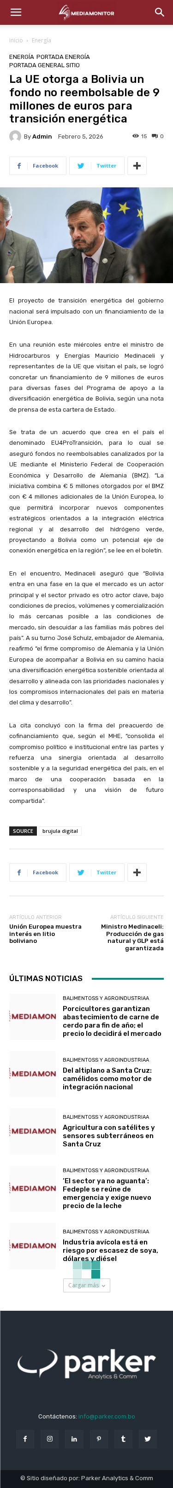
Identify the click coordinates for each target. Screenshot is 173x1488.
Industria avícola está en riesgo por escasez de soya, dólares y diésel (110, 1250)
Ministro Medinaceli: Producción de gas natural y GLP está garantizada (132, 937)
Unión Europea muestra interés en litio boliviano (45, 933)
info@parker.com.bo (106, 1416)
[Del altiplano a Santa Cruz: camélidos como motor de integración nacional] (32, 1074)
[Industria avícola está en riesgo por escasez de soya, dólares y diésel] (32, 1246)
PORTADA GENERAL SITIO (44, 65)
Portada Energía (63, 57)
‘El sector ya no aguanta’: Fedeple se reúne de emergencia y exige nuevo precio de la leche (107, 1193)
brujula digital (60, 830)
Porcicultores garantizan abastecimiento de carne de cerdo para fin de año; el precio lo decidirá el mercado (112, 1021)
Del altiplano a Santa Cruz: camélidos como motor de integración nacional (107, 1078)
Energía (41, 40)
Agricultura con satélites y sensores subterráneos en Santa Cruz (109, 1135)
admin (42, 137)
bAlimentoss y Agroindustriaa (106, 998)
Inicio (16, 40)
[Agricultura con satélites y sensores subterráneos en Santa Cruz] (32, 1131)
